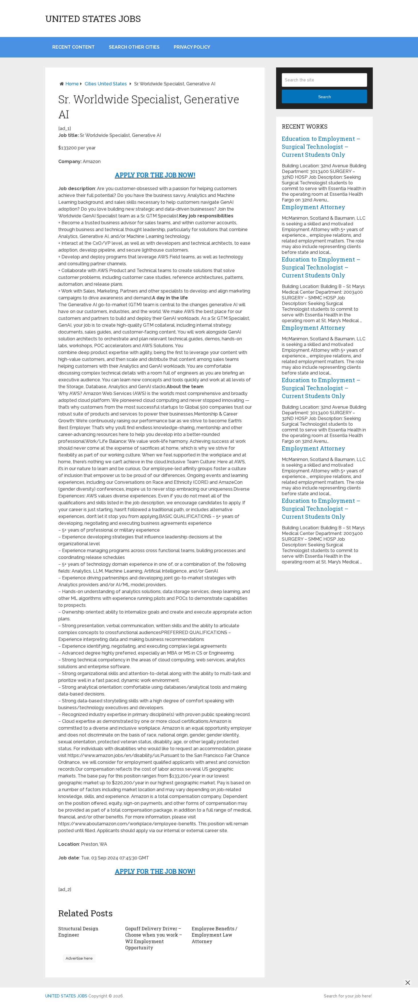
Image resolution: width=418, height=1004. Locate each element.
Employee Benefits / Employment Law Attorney (214, 934)
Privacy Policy (192, 47)
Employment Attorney (313, 207)
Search (324, 96)
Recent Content (73, 47)
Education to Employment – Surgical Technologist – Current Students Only (321, 146)
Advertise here (79, 958)
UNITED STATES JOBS (93, 18)
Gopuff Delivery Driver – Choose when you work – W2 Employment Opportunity (153, 937)
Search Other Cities (134, 47)
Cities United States (106, 84)
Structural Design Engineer (78, 931)
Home (72, 84)
